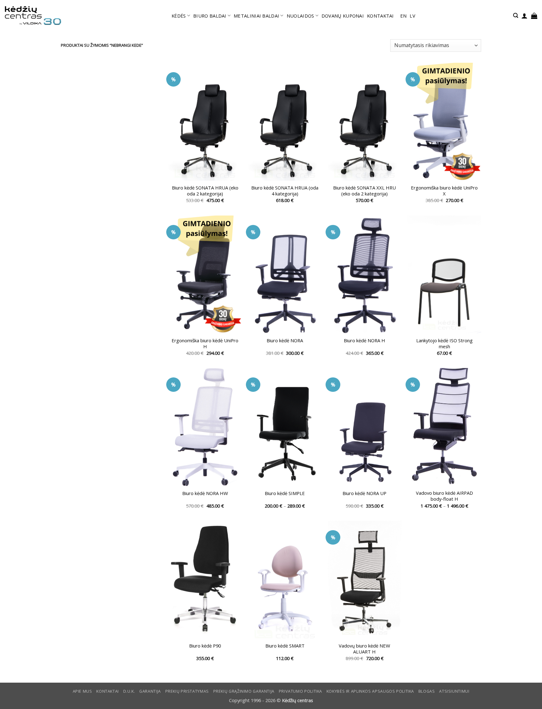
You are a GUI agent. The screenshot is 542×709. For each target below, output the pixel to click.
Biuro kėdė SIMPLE (285, 493)
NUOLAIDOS (300, 16)
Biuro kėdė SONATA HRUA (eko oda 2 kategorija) (205, 191)
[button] (515, 15)
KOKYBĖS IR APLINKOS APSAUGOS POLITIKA (370, 691)
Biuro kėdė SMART (285, 646)
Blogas (426, 691)
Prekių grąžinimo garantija (243, 691)
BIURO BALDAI (209, 16)
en (403, 16)
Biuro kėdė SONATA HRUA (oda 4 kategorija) (284, 191)
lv (412, 16)
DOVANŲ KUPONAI (342, 16)
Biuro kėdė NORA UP (364, 493)
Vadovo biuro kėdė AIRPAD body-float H (444, 496)
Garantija (150, 691)
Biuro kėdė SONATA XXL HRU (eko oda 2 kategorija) (364, 191)
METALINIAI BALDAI (256, 16)
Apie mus (82, 691)
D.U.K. (129, 691)
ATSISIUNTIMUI (454, 691)
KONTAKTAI (380, 16)
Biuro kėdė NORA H (364, 341)
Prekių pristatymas (187, 691)
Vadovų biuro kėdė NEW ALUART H (364, 649)
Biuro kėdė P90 (205, 646)
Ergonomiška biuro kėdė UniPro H (205, 343)
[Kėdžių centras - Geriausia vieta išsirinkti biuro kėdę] (33, 15)
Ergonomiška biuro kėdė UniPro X (444, 191)
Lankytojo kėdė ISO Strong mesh (444, 343)
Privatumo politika (300, 691)
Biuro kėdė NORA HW (205, 493)
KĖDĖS (179, 16)
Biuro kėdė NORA (285, 341)
